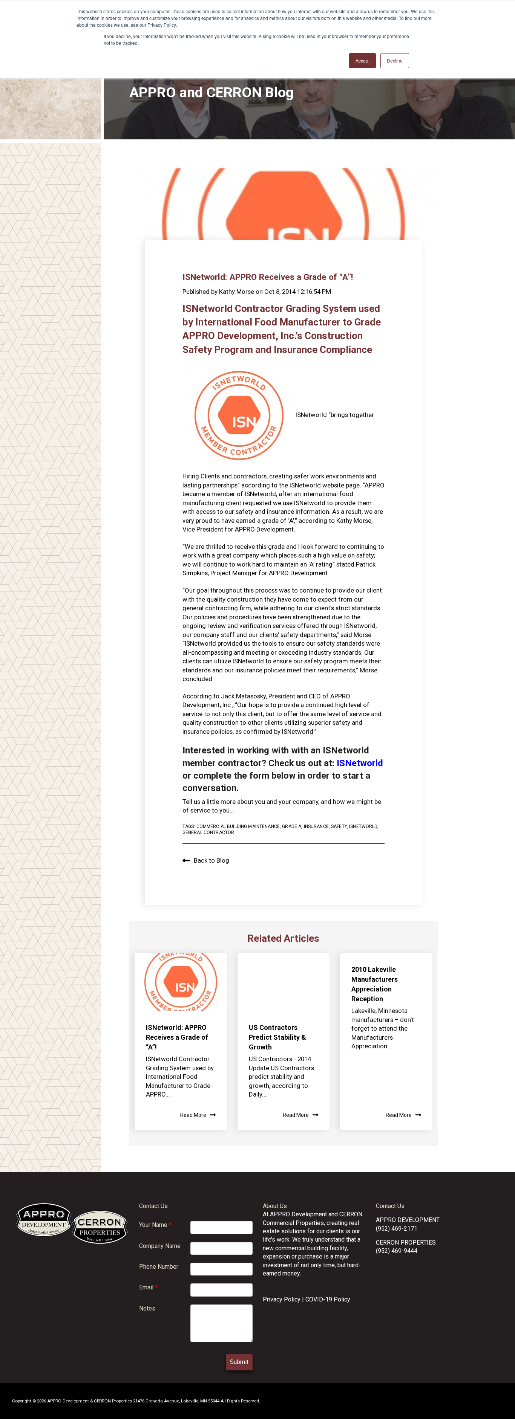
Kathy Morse (236, 291)
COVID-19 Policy (327, 1299)
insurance (316, 826)
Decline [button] (395, 60)
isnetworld (363, 826)
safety (339, 826)
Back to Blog (211, 860)
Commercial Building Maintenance (238, 826)
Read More (193, 1115)
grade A (291, 826)
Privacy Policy (281, 1299)
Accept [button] (362, 60)
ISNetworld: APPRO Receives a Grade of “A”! (177, 1037)
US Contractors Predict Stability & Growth (277, 1037)
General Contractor (208, 832)
